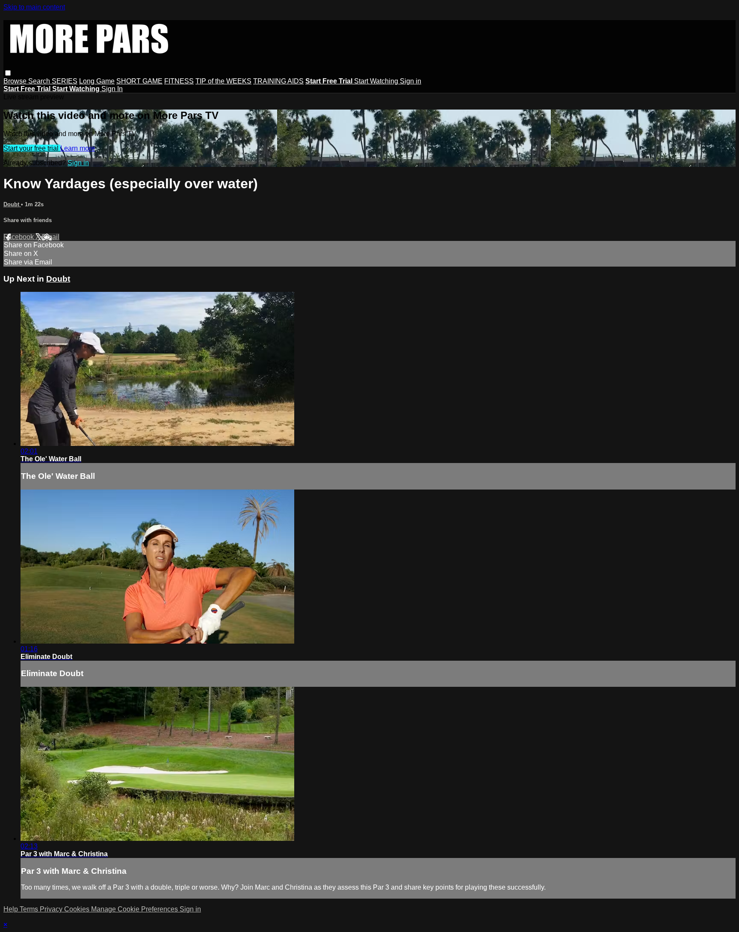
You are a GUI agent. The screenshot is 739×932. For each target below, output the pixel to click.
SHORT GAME (139, 81)
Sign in (410, 81)
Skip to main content (34, 7)
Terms (30, 909)
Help (11, 909)
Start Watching (377, 81)
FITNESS (179, 81)
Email (50, 236)
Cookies (77, 909)
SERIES (64, 81)
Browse (15, 81)
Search (40, 81)
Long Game (97, 81)
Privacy (52, 909)
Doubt (12, 204)
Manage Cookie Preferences (135, 909)
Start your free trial (31, 148)
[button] (8, 73)
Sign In (112, 88)
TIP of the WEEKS (223, 81)
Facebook (19, 236)
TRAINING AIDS (278, 81)
